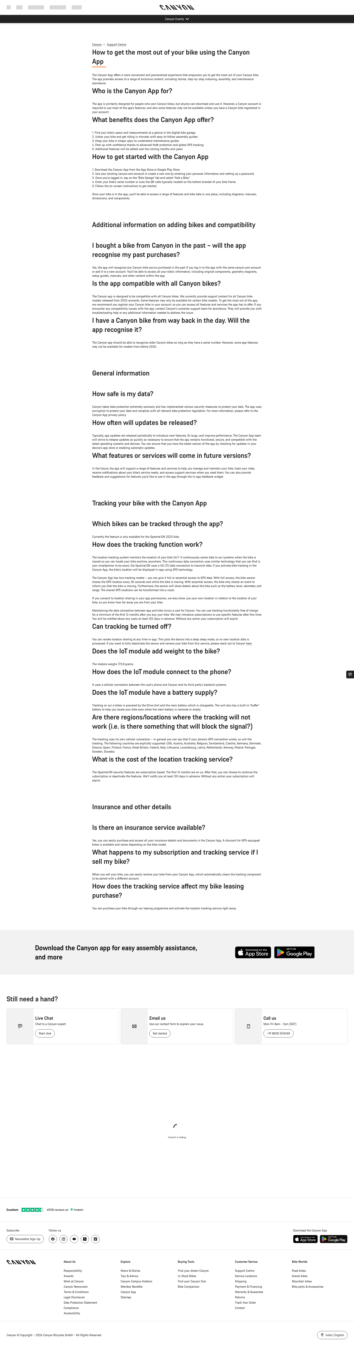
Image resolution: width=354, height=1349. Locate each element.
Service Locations (246, 1276)
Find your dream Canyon (193, 1271)
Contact (240, 1308)
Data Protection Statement (80, 1302)
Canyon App (128, 1292)
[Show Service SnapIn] (350, 674)
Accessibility (72, 1313)
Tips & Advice (129, 1276)
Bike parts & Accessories (307, 1286)
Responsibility (73, 1271)
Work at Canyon (74, 1281)
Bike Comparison (188, 1286)
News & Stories (130, 1271)
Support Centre (116, 44)
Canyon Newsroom (76, 1286)
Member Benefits (132, 1286)
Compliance (71, 1308)
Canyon (97, 44)
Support (77, 7)
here (249, 643)
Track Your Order (245, 1302)
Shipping (240, 1281)
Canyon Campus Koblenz (136, 1281)
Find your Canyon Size (192, 1281)
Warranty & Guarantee (249, 1292)
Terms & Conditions (76, 1292)
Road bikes (299, 1271)
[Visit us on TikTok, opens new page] (95, 1239)
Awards (69, 1276)
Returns (240, 1297)
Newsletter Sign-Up (27, 1239)
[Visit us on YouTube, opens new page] (74, 1239)
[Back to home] (177, 7)
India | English (334, 1335)
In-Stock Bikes (187, 1276)
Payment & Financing (248, 1286)
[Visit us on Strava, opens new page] (85, 1239)
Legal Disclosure (74, 1297)
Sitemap (126, 1297)
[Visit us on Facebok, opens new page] (53, 1239)
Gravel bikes (299, 1276)
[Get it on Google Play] (294, 952)
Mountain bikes (302, 1281)
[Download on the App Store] (253, 952)
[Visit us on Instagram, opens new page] (63, 1239)
